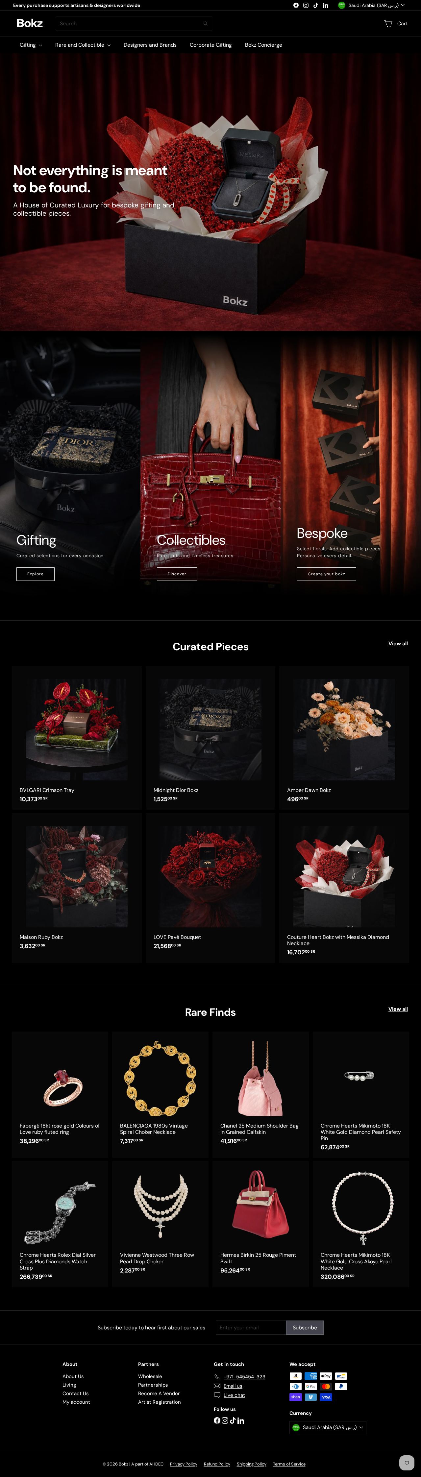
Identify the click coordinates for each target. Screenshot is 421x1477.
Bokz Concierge (263, 44)
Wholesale (150, 1376)
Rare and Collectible (80, 44)
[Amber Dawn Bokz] (344, 738)
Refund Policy (217, 1464)
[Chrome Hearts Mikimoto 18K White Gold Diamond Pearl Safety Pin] (361, 1095)
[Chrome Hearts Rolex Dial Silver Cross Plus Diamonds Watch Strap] (60, 1224)
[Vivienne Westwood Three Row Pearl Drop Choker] (160, 1221)
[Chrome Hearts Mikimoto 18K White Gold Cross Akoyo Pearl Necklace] (361, 1224)
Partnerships (153, 1385)
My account (76, 1402)
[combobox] (134, 23)
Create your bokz (326, 574)
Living (69, 1385)
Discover (177, 574)
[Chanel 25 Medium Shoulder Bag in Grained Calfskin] (261, 1091)
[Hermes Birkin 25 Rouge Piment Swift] (261, 1221)
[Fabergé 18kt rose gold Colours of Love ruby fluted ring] (60, 1091)
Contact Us (75, 1393)
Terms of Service (289, 1464)
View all (398, 643)
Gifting (28, 44)
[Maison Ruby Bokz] (76, 885)
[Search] (205, 23)
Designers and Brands (150, 44)
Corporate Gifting (211, 44)
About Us (73, 1376)
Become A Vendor (159, 1393)
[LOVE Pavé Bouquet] (210, 885)
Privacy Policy (183, 1464)
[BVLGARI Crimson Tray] (76, 738)
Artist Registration (159, 1402)
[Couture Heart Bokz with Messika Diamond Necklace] (344, 888)
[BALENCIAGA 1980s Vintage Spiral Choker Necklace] (160, 1091)
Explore (35, 574)
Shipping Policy (251, 1464)
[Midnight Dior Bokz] (210, 738)
